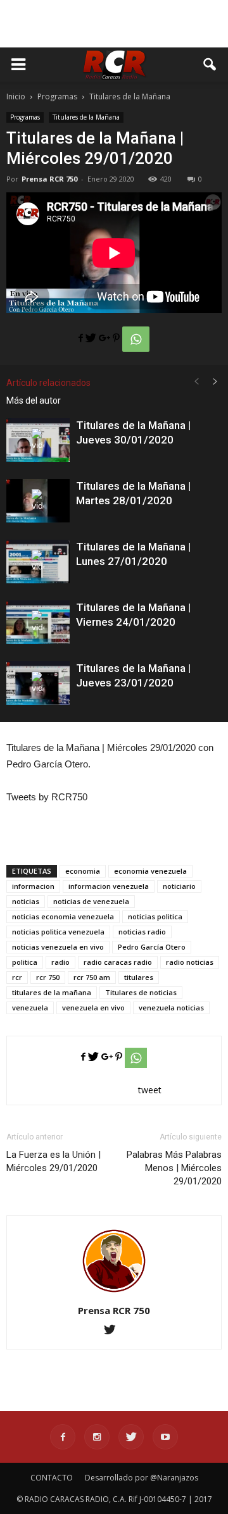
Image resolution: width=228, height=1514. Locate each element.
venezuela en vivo (93, 1007)
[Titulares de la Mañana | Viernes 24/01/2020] (38, 622)
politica (24, 962)
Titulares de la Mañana (86, 117)
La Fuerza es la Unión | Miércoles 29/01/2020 (53, 1161)
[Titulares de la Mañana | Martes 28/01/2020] (38, 501)
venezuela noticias (171, 1007)
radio (60, 962)
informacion (33, 886)
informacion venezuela (108, 886)
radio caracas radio (118, 962)
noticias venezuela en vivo (58, 947)
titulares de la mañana (51, 992)
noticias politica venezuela (58, 931)
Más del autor (33, 400)
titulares (138, 977)
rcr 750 (48, 977)
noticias (25, 901)
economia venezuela (150, 871)
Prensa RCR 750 (49, 178)
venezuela (30, 1007)
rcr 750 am (91, 977)
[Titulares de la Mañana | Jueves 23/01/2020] (38, 683)
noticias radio (142, 931)
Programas (25, 117)
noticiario (179, 886)
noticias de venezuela (91, 901)
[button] (210, 64)
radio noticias (189, 962)
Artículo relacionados (48, 383)
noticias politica (155, 916)
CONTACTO (51, 1477)
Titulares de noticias (141, 992)
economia (82, 871)
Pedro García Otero (152, 947)
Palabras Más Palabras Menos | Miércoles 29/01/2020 (174, 1168)
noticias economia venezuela (63, 916)
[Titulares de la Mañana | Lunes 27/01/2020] (38, 561)
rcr (17, 977)
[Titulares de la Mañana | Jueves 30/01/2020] (38, 440)
